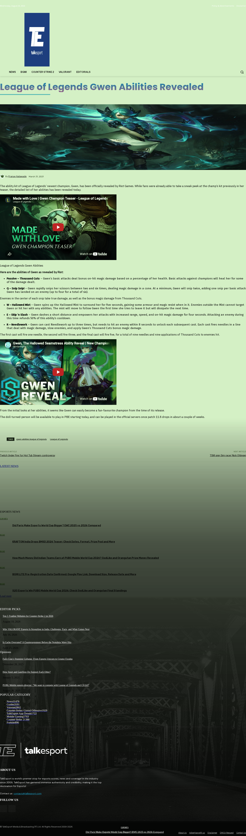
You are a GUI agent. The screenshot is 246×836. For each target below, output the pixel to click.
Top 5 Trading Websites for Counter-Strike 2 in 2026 (28, 616)
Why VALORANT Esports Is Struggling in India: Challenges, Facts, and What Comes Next (46, 629)
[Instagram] (12, 808)
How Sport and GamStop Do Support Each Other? (27, 672)
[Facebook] (3, 808)
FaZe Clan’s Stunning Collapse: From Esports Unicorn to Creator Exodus (37, 659)
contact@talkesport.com (28, 793)
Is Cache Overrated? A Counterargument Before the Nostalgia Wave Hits (37, 642)
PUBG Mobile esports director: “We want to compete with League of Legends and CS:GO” (46, 685)
